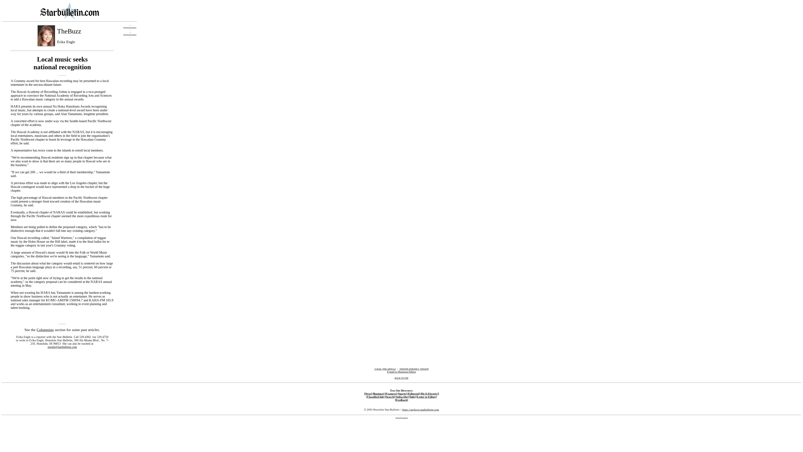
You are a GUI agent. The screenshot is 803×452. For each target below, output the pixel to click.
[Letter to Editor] (426, 397)
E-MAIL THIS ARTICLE (385, 369)
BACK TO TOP (401, 378)
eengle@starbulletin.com (62, 347)
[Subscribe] (402, 397)
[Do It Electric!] (430, 393)
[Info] (412, 397)
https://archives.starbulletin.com (420, 409)
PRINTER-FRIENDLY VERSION (414, 369)
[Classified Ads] (375, 397)
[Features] (391, 393)
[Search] (390, 397)
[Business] (378, 393)
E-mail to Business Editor (401, 371)
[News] (368, 393)
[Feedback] (401, 400)
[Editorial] (413, 393)
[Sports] (402, 393)
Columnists (45, 330)
